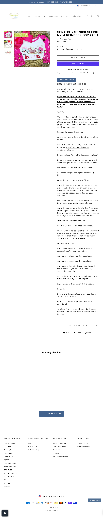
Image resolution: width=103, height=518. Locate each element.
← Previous (62, 39)
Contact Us (53, 16)
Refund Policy (33, 450)
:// (71, 147)
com (86, 147)
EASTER (7, 487)
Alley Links (77, 16)
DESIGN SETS (9, 456)
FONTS (6, 460)
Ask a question (78, 325)
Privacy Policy (82, 443)
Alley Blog (65, 16)
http (68, 147)
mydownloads (63, 150)
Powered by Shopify (51, 510)
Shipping (60, 49)
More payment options (78, 69)
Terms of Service (83, 446)
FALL (6, 480)
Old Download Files (60, 456)
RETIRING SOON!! (11, 463)
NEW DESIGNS (9, 443)
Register (56, 453)
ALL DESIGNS (9, 476)
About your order (59, 446)
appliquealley (78, 147)
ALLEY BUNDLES (10, 473)
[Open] (5, 513)
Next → (71, 39)
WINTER (7, 483)
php (72, 150)
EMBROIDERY (9, 453)
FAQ (44, 16)
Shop (38, 16)
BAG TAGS (8, 470)
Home (30, 16)
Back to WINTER (53, 414)
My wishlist (95, 500)
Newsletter (57, 450)
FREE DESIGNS (10, 466)
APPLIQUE (8, 450)
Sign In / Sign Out (59, 443)
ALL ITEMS (8, 446)
